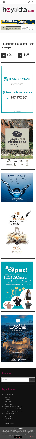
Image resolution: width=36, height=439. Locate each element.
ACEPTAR (18, 437)
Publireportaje (9, 418)
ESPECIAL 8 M (9, 414)
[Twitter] (29, 2)
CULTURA (8, 402)
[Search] (3, 2)
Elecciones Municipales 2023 (13, 411)
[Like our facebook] (20, 55)
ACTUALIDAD (9, 395)
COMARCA (8, 399)
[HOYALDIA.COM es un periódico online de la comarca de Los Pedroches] (18, 11)
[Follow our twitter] (3, 55)
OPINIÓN (8, 416)
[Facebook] (25, 2)
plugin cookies (32, 436)
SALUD (7, 421)
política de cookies (20, 434)
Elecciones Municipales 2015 (13, 406)
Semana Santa (9, 423)
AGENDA (7, 397)
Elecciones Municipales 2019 (13, 409)
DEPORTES (8, 404)
